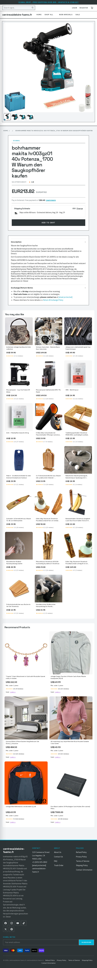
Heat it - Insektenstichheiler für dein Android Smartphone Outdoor (18, 477)
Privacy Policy (81, 857)
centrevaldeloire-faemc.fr (17, 14)
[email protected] (65, 297)
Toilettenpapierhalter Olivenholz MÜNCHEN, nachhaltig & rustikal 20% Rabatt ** (77, 434)
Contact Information (84, 870)
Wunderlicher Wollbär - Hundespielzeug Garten (14, 562)
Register (84, 8)
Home (39, 15)
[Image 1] (7, 117)
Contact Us (58, 857)
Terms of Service (82, 861)
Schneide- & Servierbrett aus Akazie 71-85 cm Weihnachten (18, 520)
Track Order (58, 865)
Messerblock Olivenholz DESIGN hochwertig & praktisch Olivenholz (47, 562)
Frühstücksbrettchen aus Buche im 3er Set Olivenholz (18, 605)
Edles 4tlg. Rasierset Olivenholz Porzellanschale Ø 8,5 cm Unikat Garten (47, 520)
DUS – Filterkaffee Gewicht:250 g (17, 433)
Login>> (13, 692)
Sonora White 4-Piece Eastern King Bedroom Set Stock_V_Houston (22, 742)
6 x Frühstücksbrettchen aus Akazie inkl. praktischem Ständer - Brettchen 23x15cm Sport (48, 477)
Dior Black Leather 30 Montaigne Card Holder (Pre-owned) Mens (70, 807)
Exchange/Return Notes (22, 288)
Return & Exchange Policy (53, 300)
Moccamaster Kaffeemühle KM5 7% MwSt (48, 391)
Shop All (49, 15)
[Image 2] (14, 117)
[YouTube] (17, 923)
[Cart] (92, 8)
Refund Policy (81, 852)
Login (74, 8)
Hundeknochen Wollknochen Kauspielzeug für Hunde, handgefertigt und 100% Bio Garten (48, 605)
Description (16, 242)
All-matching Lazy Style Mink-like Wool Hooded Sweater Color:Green (70, 742)
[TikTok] (23, 923)
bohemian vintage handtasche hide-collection (18, 348)
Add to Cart (48, 222)
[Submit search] (32, 8)
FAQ (55, 861)
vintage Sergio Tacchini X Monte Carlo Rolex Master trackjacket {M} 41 (68, 677)
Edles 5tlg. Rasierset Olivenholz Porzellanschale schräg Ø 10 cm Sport (77, 563)
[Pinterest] (11, 929)
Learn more (51, 200)
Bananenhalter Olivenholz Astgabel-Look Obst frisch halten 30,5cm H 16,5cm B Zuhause (78, 520)
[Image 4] (30, 117)
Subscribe (86, 942)
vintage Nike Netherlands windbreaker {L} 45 (21, 806)
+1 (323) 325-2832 (39, 862)
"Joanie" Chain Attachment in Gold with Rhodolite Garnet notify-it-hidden (25, 677)
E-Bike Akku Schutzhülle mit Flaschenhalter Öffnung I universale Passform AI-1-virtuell (48, 434)
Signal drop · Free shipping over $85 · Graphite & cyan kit (48, 2)
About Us (57, 852)
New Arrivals (65, 15)
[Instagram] (11, 923)
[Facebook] (5, 923)
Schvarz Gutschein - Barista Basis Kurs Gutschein (48, 348)
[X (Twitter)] (5, 929)
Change (80, 208)
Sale (78, 15)
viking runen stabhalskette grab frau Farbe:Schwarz (78, 348)
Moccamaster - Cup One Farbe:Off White (18, 391)
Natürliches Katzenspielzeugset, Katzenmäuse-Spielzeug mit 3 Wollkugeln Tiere (77, 477)
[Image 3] (22, 117)
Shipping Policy (82, 865)
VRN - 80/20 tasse (72, 390)
